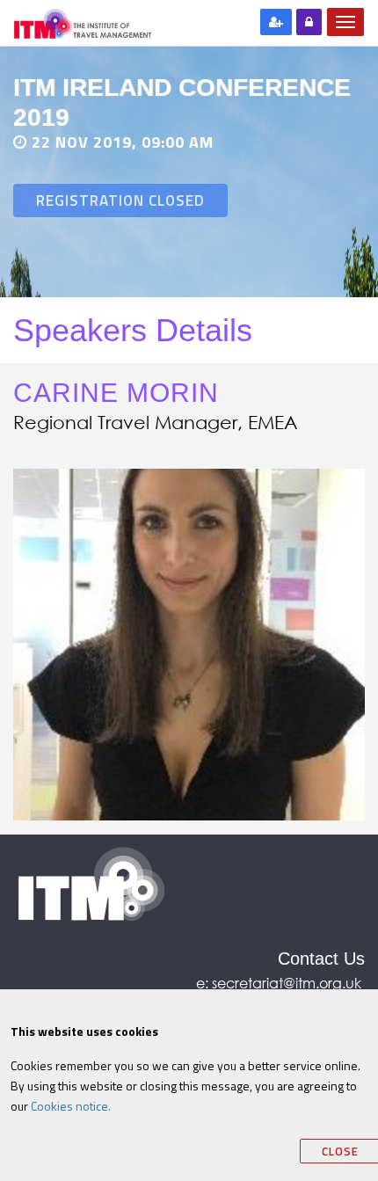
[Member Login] (309, 22)
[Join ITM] (276, 22)
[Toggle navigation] (345, 22)
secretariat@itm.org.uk (288, 982)
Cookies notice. (71, 1106)
